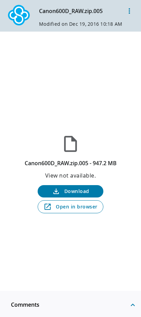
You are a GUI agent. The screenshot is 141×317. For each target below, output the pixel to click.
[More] (129, 11)
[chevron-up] (132, 304)
